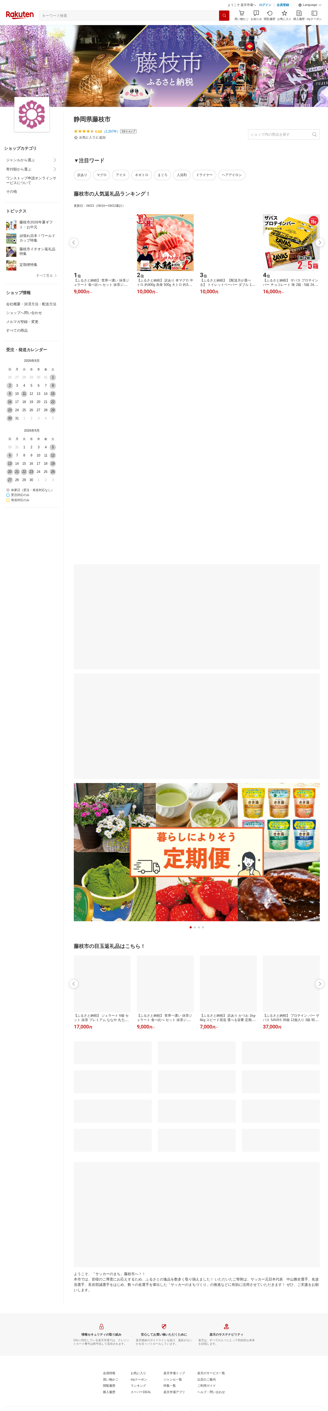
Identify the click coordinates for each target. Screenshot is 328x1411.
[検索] (224, 28)
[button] (310, 18)
